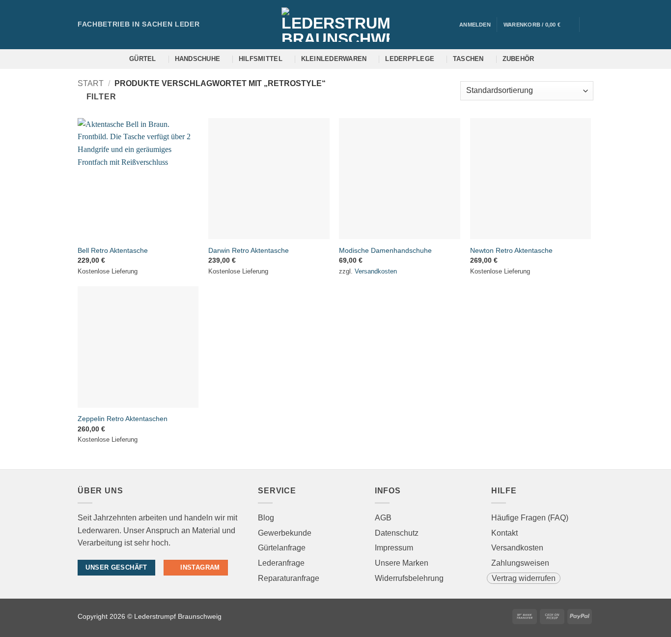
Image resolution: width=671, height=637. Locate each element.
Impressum (394, 548)
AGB (383, 518)
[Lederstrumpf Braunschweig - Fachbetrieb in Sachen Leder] (335, 24)
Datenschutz (397, 533)
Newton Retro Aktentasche (511, 250)
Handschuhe (198, 58)
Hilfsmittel (260, 58)
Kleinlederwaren (334, 58)
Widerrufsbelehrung (409, 578)
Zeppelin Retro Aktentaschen (123, 419)
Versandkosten (376, 271)
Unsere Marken (401, 563)
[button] (538, 24)
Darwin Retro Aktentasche (248, 250)
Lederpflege (409, 58)
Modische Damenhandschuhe (385, 250)
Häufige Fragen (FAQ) (529, 518)
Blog (266, 518)
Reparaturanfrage (288, 578)
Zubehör (518, 58)
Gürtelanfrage (282, 548)
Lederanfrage (281, 563)
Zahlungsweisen (520, 563)
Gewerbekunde (284, 533)
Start (91, 83)
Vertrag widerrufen (524, 578)
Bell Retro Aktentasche (113, 250)
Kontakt (504, 533)
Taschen (468, 58)
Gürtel (142, 58)
